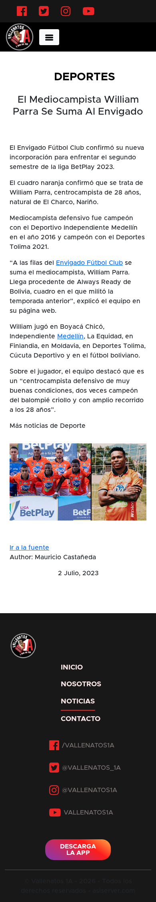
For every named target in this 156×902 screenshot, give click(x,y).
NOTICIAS (78, 701)
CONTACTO (78, 719)
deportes (84, 77)
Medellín (70, 336)
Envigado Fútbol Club (89, 263)
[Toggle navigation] (49, 37)
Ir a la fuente (29, 547)
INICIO (72, 667)
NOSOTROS (78, 684)
